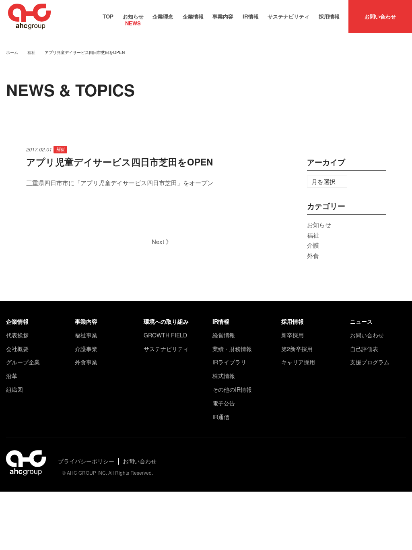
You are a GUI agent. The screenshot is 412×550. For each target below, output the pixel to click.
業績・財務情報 (232, 349)
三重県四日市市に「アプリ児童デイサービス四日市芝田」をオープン (119, 182)
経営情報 (223, 335)
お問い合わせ (380, 16)
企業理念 (162, 16)
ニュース (361, 321)
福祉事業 (86, 335)
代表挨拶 (17, 335)
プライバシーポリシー (86, 461)
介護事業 (86, 349)
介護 (313, 245)
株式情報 (223, 376)
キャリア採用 (298, 362)
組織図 (14, 389)
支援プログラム (369, 362)
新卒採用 (292, 335)
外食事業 (86, 362)
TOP (108, 16)
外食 (313, 255)
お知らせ (133, 17)
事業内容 (222, 16)
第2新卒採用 (297, 349)
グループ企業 (23, 362)
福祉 (60, 149)
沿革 (11, 376)
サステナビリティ (288, 16)
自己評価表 (364, 349)
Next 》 (162, 241)
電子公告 (223, 403)
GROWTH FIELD (165, 335)
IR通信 (220, 417)
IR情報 (251, 16)
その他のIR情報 (232, 389)
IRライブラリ (229, 362)
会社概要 (17, 349)
